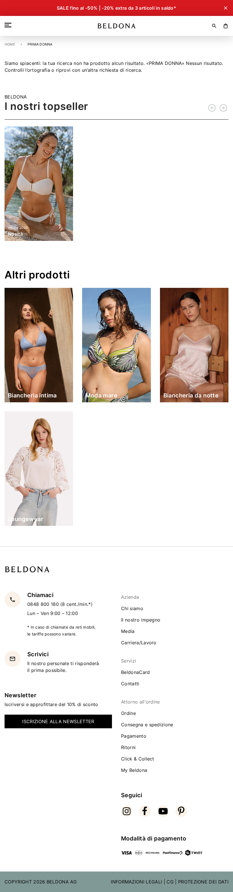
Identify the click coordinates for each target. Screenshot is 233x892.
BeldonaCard (135, 672)
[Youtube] (163, 811)
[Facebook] (145, 811)
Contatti (130, 683)
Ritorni (128, 747)
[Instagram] (126, 811)
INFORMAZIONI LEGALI (136, 882)
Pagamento (133, 736)
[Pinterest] (181, 811)
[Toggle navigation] (9, 25)
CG (170, 882)
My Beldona (134, 770)
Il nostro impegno (140, 620)
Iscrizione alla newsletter (58, 721)
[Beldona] (116, 26)
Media (128, 631)
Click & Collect (137, 759)
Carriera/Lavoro (139, 642)
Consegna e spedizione (147, 724)
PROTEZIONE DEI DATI (203, 882)
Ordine (128, 713)
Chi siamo (132, 608)
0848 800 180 (43, 604)
